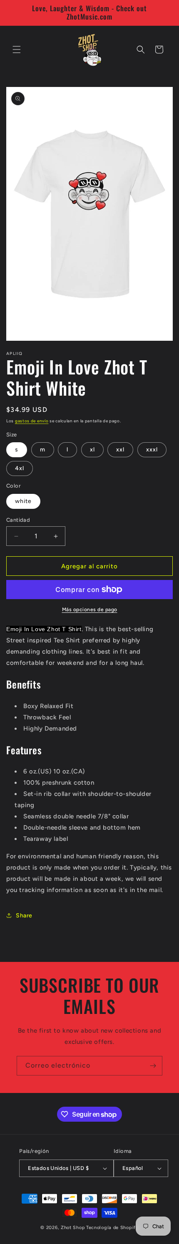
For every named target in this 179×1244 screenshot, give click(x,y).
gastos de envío (32, 421)
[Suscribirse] (153, 1065)
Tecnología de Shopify (112, 1227)
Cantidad (18, 520)
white (23, 501)
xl (92, 449)
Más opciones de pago (89, 609)
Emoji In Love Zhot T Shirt (44, 629)
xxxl (152, 449)
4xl (19, 468)
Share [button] (24, 915)
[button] (16, 49)
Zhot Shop (73, 1227)
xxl (120, 449)
